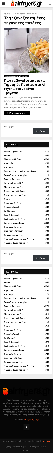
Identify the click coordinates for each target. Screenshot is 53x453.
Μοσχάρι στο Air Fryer (14, 187)
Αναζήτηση (9, 127)
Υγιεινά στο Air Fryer (13, 231)
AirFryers (46, 441)
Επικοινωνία (25, 450)
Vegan (7, 155)
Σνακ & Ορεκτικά (11, 215)
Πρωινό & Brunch (11, 207)
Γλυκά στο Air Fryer (13, 159)
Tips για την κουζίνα (13, 151)
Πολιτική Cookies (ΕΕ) (37, 447)
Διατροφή (8, 167)
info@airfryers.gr (31, 419)
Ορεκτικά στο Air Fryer (14, 191)
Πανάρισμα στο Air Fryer (15, 195)
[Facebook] (26, 427)
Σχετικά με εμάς (19, 447)
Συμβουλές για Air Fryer (12, 76)
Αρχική (8, 447)
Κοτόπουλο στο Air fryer (15, 183)
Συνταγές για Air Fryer (14, 223)
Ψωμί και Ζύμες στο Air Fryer (17, 243)
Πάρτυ (7, 199)
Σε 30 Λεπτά (9, 211)
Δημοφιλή (25, 76)
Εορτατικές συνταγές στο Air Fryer (20, 171)
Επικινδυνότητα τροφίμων (16, 175)
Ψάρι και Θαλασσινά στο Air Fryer (19, 239)
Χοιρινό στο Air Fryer (13, 235)
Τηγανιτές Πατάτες (13, 227)
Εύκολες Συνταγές (12, 179)
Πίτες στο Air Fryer (12, 203)
